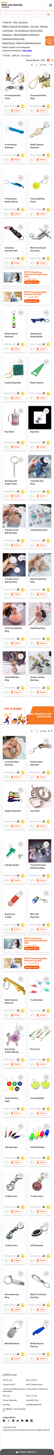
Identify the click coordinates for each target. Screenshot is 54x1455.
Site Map (6, 1405)
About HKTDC (31, 1380)
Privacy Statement (10, 1400)
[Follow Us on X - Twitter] (8, 1420)
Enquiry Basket (27, 1452)
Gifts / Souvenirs (20, 22)
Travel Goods (8, 31)
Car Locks (34, 26)
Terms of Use (31, 1396)
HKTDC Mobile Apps (34, 1385)
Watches (44, 26)
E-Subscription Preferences (37, 1389)
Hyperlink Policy (32, 1400)
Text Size (6, 1396)
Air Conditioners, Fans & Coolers (29, 31)
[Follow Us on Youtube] (27, 1420)
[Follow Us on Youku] (31, 1420)
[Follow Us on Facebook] (4, 1420)
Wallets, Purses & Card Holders (15, 26)
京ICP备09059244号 (34, 1405)
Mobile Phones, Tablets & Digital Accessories (21, 43)
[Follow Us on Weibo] (17, 1420)
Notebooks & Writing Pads (13, 39)
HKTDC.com (7, 1380)
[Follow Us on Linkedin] (13, 1420)
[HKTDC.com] (27, 1376)
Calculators (7, 35)
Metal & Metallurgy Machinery (26, 35)
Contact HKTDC (9, 1385)
